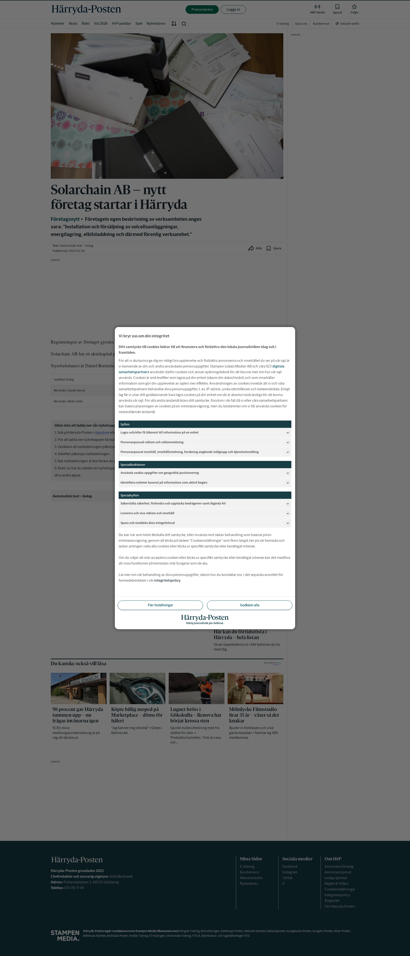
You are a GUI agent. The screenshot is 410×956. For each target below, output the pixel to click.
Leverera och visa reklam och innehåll (147, 513)
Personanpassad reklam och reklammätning (152, 442)
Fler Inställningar (160, 605)
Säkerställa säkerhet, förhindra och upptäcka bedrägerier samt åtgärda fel (173, 503)
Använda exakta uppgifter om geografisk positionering (160, 473)
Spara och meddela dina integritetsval (148, 523)
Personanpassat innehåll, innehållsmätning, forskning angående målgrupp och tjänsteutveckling (190, 452)
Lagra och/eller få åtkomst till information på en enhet (160, 432)
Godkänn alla (249, 605)
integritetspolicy (167, 580)
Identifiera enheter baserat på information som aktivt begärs (164, 482)
